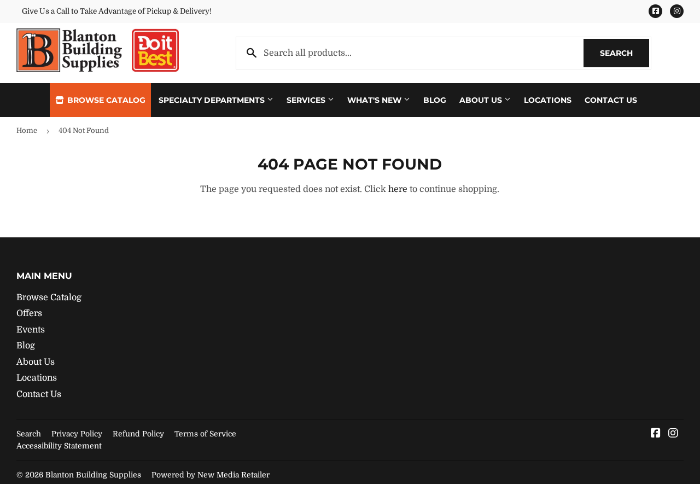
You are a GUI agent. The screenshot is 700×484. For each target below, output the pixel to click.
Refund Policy (138, 433)
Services (307, 100)
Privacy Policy (76, 433)
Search (624, 53)
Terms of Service (205, 433)
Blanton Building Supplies (93, 474)
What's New (375, 100)
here (397, 189)
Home (26, 130)
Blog (434, 100)
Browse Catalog (105, 100)
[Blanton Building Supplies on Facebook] (656, 434)
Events (30, 330)
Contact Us (611, 100)
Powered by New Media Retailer (210, 474)
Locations (547, 100)
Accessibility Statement (59, 445)
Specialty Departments (213, 100)
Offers (29, 313)
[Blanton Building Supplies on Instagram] (673, 434)
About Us (481, 100)
